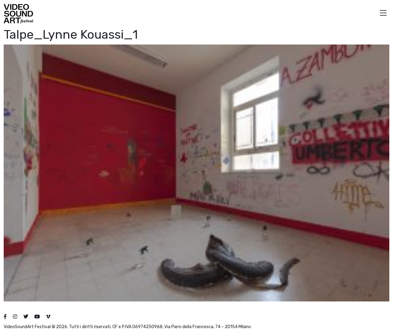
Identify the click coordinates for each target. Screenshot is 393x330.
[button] (383, 13)
